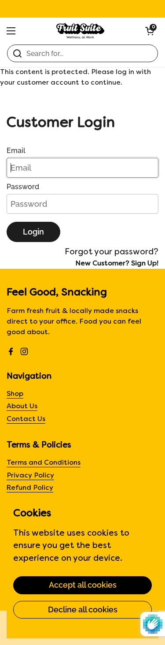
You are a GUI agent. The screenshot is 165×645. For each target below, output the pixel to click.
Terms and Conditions (44, 463)
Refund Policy (30, 488)
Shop (15, 394)
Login (33, 231)
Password (23, 187)
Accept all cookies (83, 584)
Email (16, 150)
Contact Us (26, 419)
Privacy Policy (30, 476)
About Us (22, 406)
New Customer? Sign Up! (116, 264)
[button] (149, 31)
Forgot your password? (111, 252)
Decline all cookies (82, 609)
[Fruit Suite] (80, 31)
